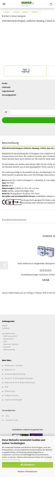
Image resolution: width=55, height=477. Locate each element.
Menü (4, 4)
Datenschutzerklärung (11, 460)
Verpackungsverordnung (15, 374)
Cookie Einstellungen (13, 400)
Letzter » (35, 12)
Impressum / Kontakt (14, 365)
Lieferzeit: (6, 87)
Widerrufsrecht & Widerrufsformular (20, 382)
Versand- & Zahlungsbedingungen (19, 378)
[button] (6, 112)
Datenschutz (10, 391)
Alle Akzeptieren (27, 465)
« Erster (6, 12)
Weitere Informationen (27, 471)
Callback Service (12, 395)
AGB (6, 387)
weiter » (25, 12)
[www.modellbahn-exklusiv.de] (27, 4)
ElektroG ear (10, 370)
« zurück (15, 12)
